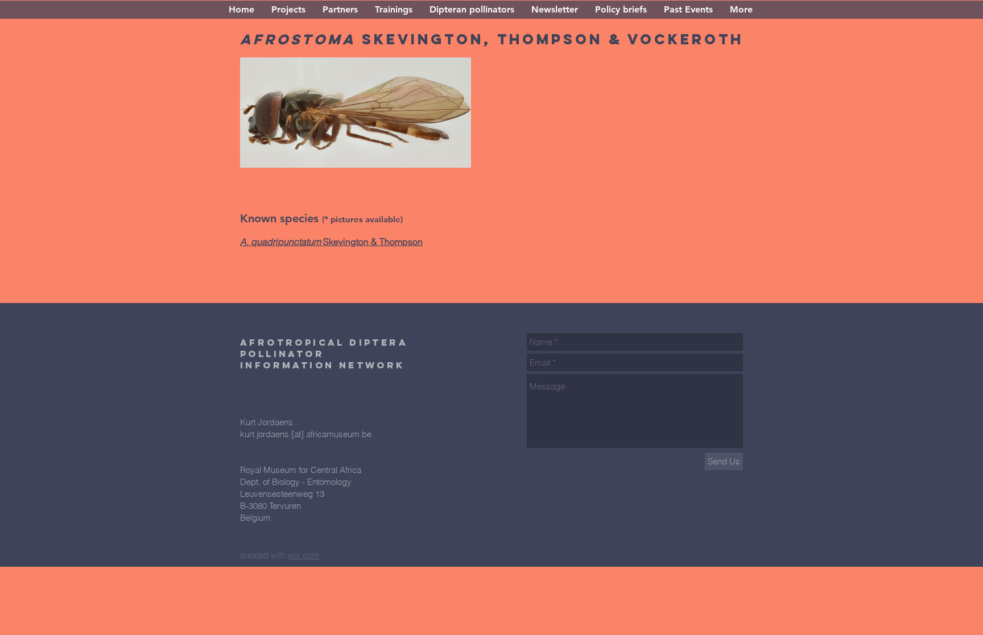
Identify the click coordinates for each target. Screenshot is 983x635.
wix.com (303, 555)
